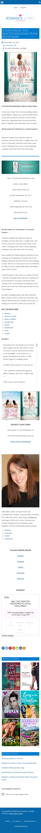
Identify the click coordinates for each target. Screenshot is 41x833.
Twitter (7, 536)
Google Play (9, 322)
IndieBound (8, 328)
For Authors (17, 821)
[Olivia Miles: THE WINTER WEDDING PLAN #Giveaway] (20, 77)
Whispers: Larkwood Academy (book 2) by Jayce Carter (20, 778)
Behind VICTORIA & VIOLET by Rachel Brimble (19, 763)
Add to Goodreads (21, 218)
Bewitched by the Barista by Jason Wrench (18, 772)
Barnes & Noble (10, 316)
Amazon (7, 313)
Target (7, 333)
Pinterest (20, 578)
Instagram (20, 573)
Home (8, 821)
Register (23, 7)
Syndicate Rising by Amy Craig (13, 768)
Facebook (8, 533)
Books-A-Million (10, 319)
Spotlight (23, 48)
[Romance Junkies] (20, 17)
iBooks (7, 325)
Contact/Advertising (20, 826)
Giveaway (15, 48)
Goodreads (8, 539)
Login (15, 7)
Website (7, 530)
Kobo (6, 330)
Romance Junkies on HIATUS (12, 758)
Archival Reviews (29, 821)
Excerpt (8, 48)
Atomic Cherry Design (16, 814)
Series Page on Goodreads (20, 441)
